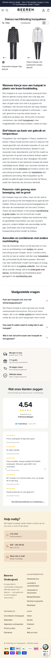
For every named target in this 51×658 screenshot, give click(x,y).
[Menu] (2, 10)
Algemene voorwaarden (13, 624)
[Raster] (43, 22)
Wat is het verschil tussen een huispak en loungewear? (22, 337)
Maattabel (31, 605)
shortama (23, 169)
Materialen (8, 620)
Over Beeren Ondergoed (14, 616)
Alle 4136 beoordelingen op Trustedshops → (28, 502)
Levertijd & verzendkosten (33, 584)
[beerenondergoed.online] (25, 10)
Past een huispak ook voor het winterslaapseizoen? (17, 301)
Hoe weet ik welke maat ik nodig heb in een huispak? (23, 326)
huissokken (43, 256)
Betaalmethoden (33, 597)
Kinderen (30, 624)
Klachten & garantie (35, 601)
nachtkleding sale (24, 276)
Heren (29, 616)
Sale (28, 628)
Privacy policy (9, 628)
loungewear (28, 120)
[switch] (45, 654)
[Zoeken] (8, 10)
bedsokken (37, 172)
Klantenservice (33, 579)
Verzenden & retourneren (32, 591)
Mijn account (32, 632)
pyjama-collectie (27, 266)
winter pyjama (25, 314)
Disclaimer (8, 632)
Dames (30, 620)
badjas (30, 249)
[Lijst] (47, 22)
